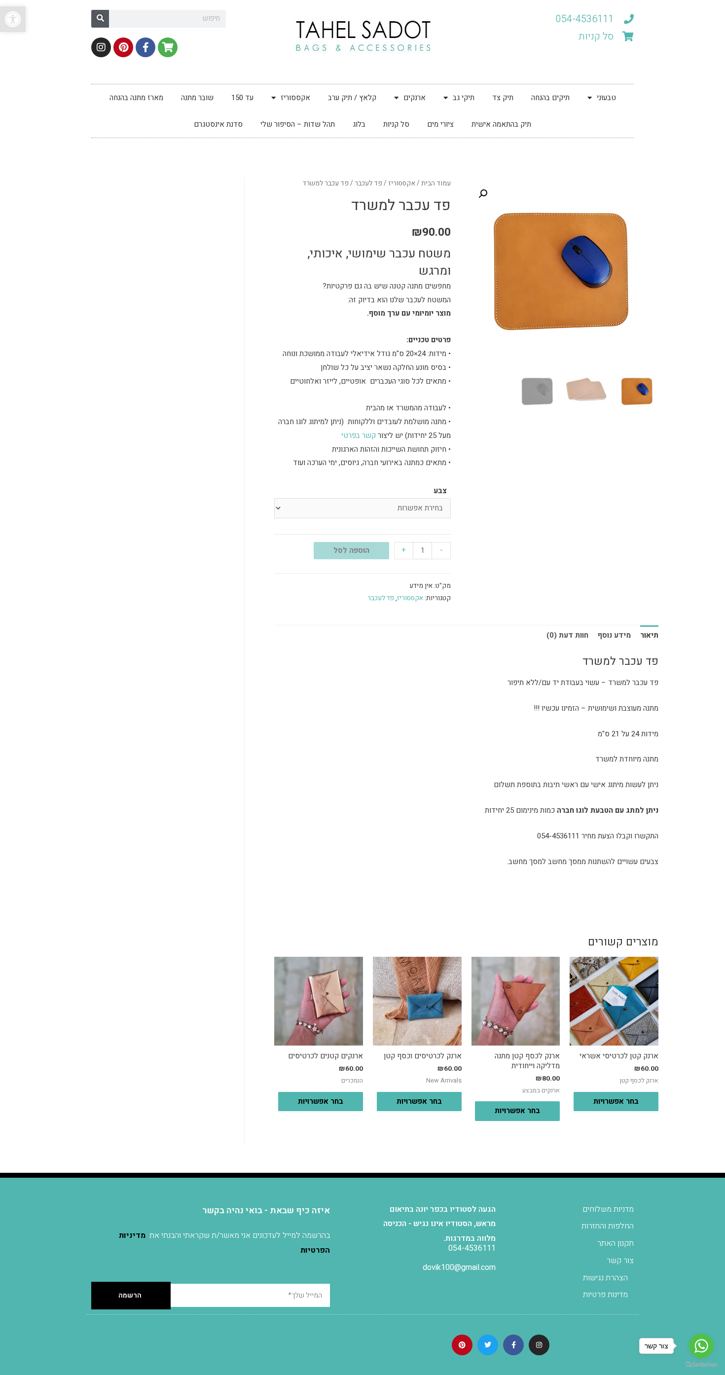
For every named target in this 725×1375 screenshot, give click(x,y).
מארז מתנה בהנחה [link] (136, 97)
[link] (13, 19)
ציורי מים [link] (440, 124)
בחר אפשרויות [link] (616, 1101)
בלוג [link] (359, 124)
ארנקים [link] (414, 97)
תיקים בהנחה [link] (550, 97)
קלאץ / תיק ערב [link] (352, 97)
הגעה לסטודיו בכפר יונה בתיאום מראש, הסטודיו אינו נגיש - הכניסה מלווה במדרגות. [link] (439, 1223)
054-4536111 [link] (472, 1248)
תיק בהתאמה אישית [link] (501, 124)
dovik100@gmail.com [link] (459, 1267)
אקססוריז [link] (295, 97)
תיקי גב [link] (463, 97)
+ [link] (403, 549)
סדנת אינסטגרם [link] (218, 124)
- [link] (441, 549)
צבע (440, 490)
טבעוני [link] (606, 97)
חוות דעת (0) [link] (567, 635)
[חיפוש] (100, 19)
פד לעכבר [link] (368, 183)
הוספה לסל (351, 550)
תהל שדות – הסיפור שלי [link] (297, 124)
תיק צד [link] (502, 97)
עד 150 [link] (242, 97)
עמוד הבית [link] (436, 183)
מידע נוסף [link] (614, 635)
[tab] (649, 636)
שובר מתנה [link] (197, 97)
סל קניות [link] (396, 124)
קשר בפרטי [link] (358, 435)
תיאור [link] (649, 635)
